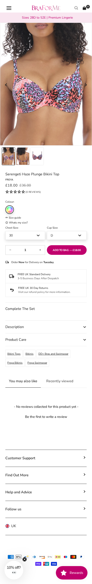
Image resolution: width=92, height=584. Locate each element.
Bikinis (29, 354)
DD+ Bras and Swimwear (53, 354)
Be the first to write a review (46, 416)
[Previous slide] (6, 84)
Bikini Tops (14, 354)
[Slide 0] (8, 156)
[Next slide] (85, 84)
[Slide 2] (37, 156)
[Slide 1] (22, 156)
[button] (23, 192)
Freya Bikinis (15, 363)
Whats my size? (18, 222)
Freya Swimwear (37, 363)
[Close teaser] (24, 559)
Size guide (15, 217)
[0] (84, 8)
